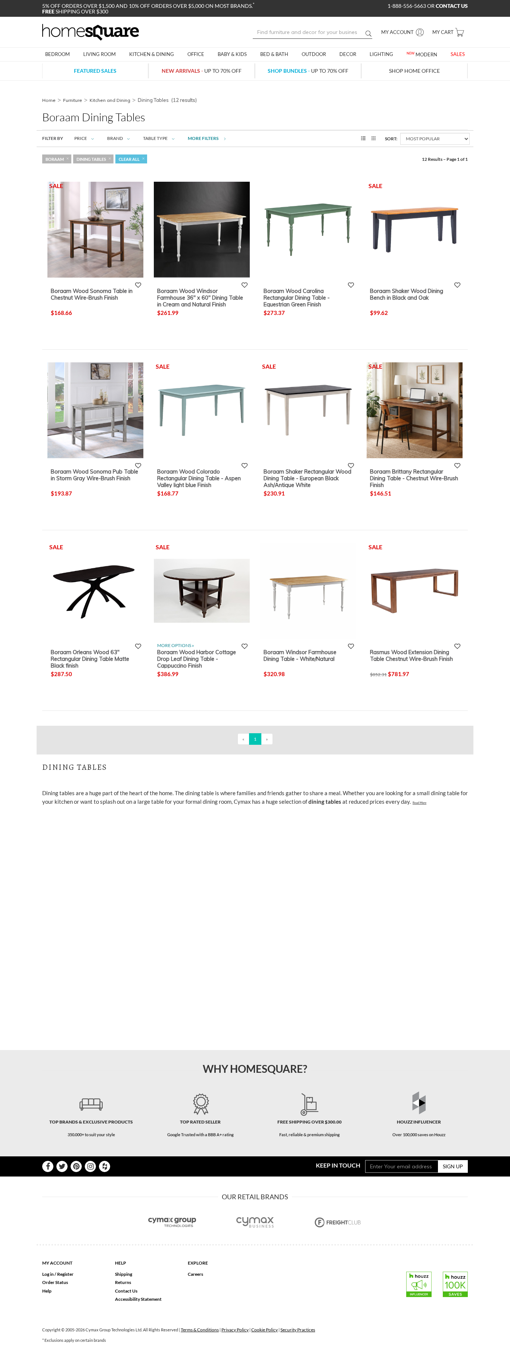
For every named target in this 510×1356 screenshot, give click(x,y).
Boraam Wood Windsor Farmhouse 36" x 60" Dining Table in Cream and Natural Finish (200, 297)
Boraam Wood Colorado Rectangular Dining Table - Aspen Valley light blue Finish (199, 478)
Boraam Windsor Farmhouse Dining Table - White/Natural (300, 655)
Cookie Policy (264, 1329)
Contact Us (126, 1291)
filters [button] (203, 138)
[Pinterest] (76, 1166)
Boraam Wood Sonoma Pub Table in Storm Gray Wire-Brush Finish (94, 475)
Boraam (55, 159)
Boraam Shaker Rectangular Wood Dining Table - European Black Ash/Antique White (307, 478)
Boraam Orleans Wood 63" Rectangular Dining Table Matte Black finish (90, 658)
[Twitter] (62, 1166)
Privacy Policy (235, 1329)
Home (49, 100)
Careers (195, 1274)
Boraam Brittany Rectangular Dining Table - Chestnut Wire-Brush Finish (414, 478)
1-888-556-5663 (407, 6)
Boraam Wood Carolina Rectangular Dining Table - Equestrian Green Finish (297, 297)
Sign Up (453, 1166)
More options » (175, 645)
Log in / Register (58, 1274)
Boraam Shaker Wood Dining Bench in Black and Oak (406, 294)
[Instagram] (90, 1166)
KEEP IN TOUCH (338, 1165)
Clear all (129, 159)
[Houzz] (104, 1166)
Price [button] (80, 138)
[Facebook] (47, 1166)
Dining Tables (91, 159)
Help (47, 1291)
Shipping (123, 1274)
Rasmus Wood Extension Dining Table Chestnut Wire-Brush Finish (411, 655)
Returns (123, 1282)
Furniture (72, 100)
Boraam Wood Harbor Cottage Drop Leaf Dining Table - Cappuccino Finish (196, 658)
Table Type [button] (155, 138)
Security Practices (297, 1329)
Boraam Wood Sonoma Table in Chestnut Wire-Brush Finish (92, 294)
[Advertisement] (178, 827)
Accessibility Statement (138, 1299)
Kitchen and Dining (110, 100)
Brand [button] (115, 138)
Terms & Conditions (200, 1329)
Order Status (55, 1282)
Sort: (391, 138)
